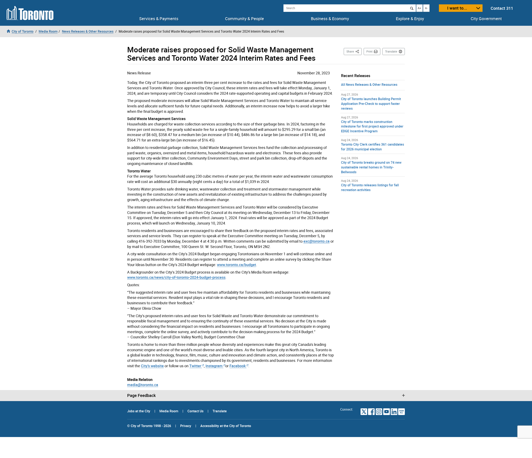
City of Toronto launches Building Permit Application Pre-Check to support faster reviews (371, 104)
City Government (486, 18)
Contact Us (195, 411)
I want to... (457, 8)
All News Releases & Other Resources (369, 84)
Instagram (214, 365)
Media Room (169, 411)
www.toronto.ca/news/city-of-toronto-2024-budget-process (176, 277)
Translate (391, 51)
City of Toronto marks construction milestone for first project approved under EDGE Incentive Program (372, 126)
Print (369, 51)
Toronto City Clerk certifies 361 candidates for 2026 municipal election (372, 146)
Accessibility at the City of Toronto (225, 426)
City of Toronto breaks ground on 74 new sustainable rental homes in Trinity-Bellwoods (371, 167)
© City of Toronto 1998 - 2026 (149, 426)
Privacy (185, 426)
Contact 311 (502, 8)
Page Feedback (141, 395)
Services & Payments (158, 18)
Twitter (195, 365)
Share (354, 51)
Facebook (237, 365)
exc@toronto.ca (316, 241)
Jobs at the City (139, 411)
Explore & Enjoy (410, 18)
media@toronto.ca (142, 384)
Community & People (244, 18)
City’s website (152, 365)
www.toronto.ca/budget (236, 264)
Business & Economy (330, 18)
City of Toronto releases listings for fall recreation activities (370, 187)
